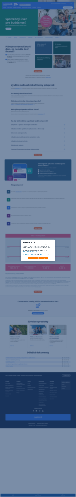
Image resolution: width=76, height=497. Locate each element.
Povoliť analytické (43, 258)
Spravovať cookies (33, 258)
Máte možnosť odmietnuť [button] (28, 254)
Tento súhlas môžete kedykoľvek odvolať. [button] (30, 251)
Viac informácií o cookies (44, 254)
